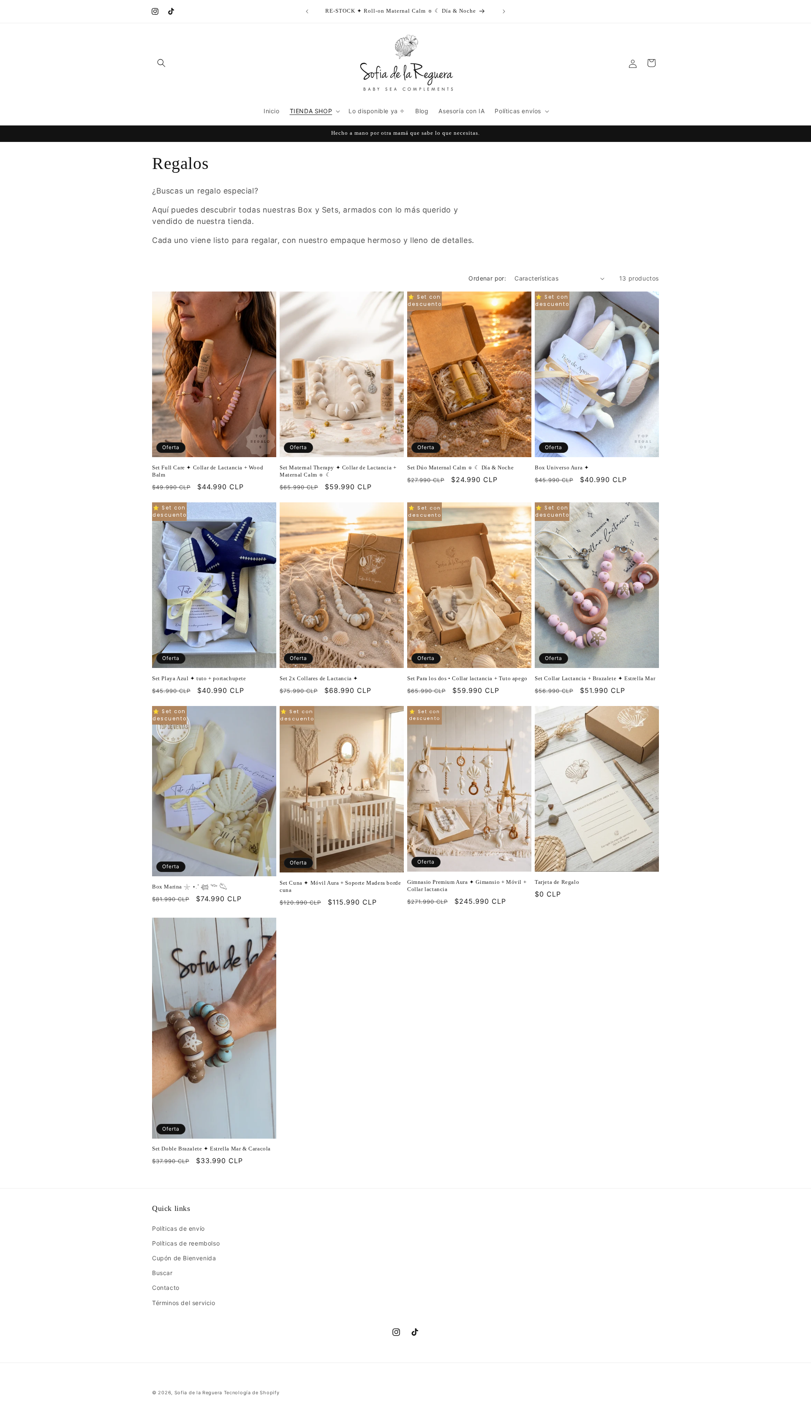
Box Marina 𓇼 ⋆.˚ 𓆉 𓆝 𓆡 (189, 886)
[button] (161, 63)
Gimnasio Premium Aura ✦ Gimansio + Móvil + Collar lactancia (466, 885)
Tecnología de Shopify (252, 1393)
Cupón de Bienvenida (184, 1258)
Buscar (162, 1272)
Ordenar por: (487, 278)
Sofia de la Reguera (198, 1393)
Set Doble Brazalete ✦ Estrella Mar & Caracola (211, 1148)
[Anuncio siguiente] (504, 11)
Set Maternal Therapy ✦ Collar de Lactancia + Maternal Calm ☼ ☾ (338, 471)
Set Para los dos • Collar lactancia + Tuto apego (467, 678)
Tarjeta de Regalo (557, 882)
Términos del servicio (183, 1302)
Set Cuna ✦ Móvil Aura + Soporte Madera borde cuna (340, 886)
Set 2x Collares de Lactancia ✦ (319, 678)
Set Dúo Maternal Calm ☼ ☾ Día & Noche (460, 467)
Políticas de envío (178, 1228)
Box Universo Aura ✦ (562, 467)
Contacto (166, 1287)
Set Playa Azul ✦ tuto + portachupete (199, 678)
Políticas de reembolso (186, 1243)
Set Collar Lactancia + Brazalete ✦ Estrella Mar (595, 678)
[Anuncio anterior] (307, 11)
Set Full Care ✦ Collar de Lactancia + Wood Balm (207, 471)
